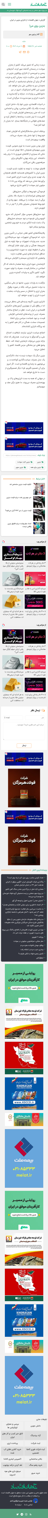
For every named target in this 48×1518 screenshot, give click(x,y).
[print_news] (28, 52)
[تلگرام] (20, 52)
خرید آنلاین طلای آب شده (12, 1451)
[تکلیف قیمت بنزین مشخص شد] (39, 489)
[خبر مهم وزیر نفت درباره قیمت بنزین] (39, 502)
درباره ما (18, 1504)
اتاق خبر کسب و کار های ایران (12, 1435)
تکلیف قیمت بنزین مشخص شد (20, 484)
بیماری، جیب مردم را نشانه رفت (31, 949)
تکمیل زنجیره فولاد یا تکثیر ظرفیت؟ (30, 953)
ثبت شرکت (35, 1443)
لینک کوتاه (41, 455)
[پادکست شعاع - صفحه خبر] (24, 983)
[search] (3, 4)
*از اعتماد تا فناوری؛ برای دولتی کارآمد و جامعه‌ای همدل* (22, 904)
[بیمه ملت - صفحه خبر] (24, 1158)
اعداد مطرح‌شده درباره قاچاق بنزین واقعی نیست (19, 525)
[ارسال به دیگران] (24, 52)
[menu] (9, 4)
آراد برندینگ (35, 1435)
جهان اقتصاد (9, 1492)
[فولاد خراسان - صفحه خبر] (24, 1093)
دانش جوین (36, 1426)
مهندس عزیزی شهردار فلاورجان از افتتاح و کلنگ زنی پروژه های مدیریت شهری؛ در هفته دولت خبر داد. (22, 931)
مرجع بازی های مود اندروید (12, 1473)
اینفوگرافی (39, 958)
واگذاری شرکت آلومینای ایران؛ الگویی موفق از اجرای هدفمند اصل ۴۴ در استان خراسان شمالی (24, 883)
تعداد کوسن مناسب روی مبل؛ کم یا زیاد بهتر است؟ (25, 877)
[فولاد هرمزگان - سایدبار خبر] (24, 788)
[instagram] (26, 1515)
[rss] (30, 1515)
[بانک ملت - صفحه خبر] (24, 1119)
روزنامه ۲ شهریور (37, 937)
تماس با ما (28, 1504)
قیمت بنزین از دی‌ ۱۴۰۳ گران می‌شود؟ (18, 510)
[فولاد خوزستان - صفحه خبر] (24, 1058)
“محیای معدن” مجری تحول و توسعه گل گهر (27, 900)
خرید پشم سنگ (35, 1465)
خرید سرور (35, 1473)
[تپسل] (6, 422)
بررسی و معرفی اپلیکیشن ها (12, 1425)
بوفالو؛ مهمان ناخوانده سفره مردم (31, 945)
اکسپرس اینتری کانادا (12, 1459)
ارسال (24, 745)
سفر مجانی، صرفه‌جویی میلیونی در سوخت (28, 941)
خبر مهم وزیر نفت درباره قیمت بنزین (18, 497)
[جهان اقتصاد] (38, 4)
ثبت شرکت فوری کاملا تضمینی (35, 1451)
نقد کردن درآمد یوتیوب (12, 1465)
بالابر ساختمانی (35, 1459)
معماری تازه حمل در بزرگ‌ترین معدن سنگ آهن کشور (24, 889)
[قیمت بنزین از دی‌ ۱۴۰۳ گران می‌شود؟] (39, 515)
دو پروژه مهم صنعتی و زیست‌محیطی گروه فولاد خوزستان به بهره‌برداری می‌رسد (27, 10)
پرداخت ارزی (12, 1443)
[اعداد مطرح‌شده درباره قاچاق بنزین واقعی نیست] (39, 528)
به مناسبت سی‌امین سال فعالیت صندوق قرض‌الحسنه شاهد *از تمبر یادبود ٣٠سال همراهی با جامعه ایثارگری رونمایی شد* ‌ (24, 912)
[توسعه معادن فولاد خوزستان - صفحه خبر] (24, 1022)
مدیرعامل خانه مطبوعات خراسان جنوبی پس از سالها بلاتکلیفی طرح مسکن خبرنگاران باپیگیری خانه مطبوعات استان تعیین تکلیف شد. (23, 922)
